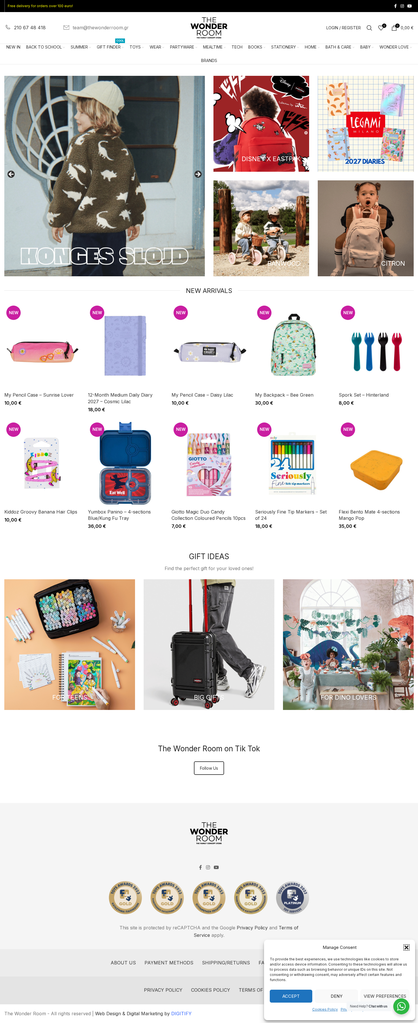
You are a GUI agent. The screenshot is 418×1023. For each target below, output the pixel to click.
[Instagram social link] (402, 6)
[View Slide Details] (104, 176)
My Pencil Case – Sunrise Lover (39, 395)
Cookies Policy (325, 1009)
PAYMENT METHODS (169, 963)
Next (197, 174)
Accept (291, 996)
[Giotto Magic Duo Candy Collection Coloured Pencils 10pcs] (209, 463)
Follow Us (209, 768)
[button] (406, 947)
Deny (336, 996)
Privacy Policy (252, 928)
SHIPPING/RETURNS (226, 963)
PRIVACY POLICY (163, 990)
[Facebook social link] (395, 6)
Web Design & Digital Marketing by (143, 1013)
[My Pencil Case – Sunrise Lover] (41, 346)
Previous (11, 174)
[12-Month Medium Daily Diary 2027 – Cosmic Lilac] (125, 346)
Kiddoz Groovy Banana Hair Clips (40, 512)
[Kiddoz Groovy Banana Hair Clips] (41, 463)
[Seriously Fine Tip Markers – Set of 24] (292, 463)
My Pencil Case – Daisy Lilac (202, 395)
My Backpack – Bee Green (284, 395)
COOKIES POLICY (210, 990)
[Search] (369, 28)
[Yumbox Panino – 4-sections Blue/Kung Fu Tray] (125, 463)
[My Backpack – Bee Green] (292, 346)
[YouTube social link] (410, 6)
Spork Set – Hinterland (364, 395)
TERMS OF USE (256, 990)
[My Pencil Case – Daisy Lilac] (209, 346)
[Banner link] (261, 124)
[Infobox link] (25, 28)
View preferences (385, 996)
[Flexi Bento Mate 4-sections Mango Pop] (376, 463)
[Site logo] (209, 27)
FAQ (263, 963)
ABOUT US (123, 963)
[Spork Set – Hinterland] (376, 346)
